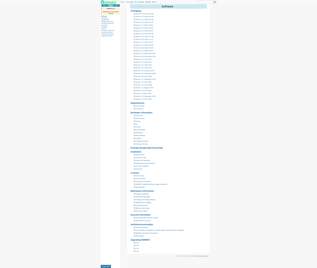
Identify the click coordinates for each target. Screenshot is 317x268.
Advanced (139, 169)
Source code (140, 176)
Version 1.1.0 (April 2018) (143, 93)
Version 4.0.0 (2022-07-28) (144, 48)
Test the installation (142, 166)
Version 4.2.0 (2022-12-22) (144, 39)
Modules (148, 2)
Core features (140, 106)
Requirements (140, 155)
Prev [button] (104, 5)
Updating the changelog (143, 202)
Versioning (139, 132)
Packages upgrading (142, 194)
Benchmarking (140, 135)
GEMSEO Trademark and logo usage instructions (151, 184)
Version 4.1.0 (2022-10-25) (144, 42)
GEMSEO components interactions (147, 233)
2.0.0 (137, 251)
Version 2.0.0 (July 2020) (144, 76)
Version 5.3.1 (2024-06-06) (144, 16)
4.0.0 (137, 245)
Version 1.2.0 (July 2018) (143, 90)
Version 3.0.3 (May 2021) (144, 62)
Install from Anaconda (143, 160)
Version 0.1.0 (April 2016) (144, 99)
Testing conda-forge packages (146, 199)
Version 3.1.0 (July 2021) (143, 59)
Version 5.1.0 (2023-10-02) (144, 28)
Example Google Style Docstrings (147, 148)
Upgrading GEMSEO (107, 35)
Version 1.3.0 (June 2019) (144, 85)
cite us (109, 11)
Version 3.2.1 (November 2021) (146, 53)
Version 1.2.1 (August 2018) (144, 88)
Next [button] (116, 5)
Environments (140, 118)
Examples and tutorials (143, 181)
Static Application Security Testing (147, 218)
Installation (104, 27)
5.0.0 (137, 243)
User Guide (129, 2)
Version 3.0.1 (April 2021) (144, 68)
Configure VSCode (142, 144)
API (136, 2)
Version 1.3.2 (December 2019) (146, 79)
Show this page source (201, 256)
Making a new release (143, 208)
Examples (141, 2)
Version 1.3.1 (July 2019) (143, 82)
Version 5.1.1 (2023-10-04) (144, 25)
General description (142, 227)
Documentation (141, 130)
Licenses (103, 28)
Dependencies (105, 19)
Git (136, 124)
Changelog (104, 18)
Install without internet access (145, 163)
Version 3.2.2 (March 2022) (144, 51)
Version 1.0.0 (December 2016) (146, 96)
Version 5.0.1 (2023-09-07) (144, 31)
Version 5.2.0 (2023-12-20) (144, 22)
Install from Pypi (141, 157)
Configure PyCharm (142, 141)
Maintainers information (107, 30)
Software (104, 16)
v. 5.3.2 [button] (121, 2)
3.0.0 (137, 248)
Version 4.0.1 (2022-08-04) (144, 45)
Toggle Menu (106, 266)
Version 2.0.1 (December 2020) (146, 73)
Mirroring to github (142, 211)
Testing (138, 127)
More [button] (153, 2)
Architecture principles (107, 34)
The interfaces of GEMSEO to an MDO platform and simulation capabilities (160, 230)
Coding (138, 121)
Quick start (139, 115)
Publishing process (142, 205)
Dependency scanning (143, 220)
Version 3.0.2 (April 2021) (144, 65)
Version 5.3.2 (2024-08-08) (145, 14)
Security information (106, 32)
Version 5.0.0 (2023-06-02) (145, 34)
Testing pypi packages (143, 197)
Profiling (138, 138)
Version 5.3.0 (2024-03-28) (145, 19)
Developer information (107, 21)
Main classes (140, 236)
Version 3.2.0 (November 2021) (146, 56)
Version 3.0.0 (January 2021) (145, 71)
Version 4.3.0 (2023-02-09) (145, 36)
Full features (140, 109)
